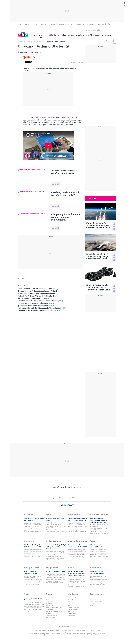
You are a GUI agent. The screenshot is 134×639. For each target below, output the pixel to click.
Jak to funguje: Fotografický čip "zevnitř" (34, 298)
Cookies (103, 633)
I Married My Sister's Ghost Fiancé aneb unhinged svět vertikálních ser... (55, 578)
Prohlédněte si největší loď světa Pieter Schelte (36, 293)
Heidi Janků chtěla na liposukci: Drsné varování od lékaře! (77, 527)
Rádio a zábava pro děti (96, 601)
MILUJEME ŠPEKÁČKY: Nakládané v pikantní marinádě (99, 525)
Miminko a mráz (103, 520)
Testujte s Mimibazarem (74, 597)
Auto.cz (35, 24)
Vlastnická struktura (50, 635)
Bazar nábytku (71, 615)
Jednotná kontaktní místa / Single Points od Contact (69, 635)
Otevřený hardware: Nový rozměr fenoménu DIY (65, 193)
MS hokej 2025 (50, 518)
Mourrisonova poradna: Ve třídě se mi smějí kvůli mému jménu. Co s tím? (99, 580)
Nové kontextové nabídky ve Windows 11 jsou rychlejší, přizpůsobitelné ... (56, 555)
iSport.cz (43, 24)
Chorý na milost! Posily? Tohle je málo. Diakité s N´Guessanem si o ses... (56, 527)
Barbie (69, 601)
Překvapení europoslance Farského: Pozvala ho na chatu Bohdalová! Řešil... (78, 530)
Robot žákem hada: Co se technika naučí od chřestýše (39, 301)
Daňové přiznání (73, 545)
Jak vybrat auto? (50, 617)
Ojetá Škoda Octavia (51, 615)
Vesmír (71, 35)
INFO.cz (30, 520)
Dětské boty (71, 611)
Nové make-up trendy (81, 520)
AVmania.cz (91, 24)
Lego (69, 603)
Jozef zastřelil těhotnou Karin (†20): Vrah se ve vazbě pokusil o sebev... (77, 523)
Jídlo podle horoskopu (102, 547)
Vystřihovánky (92, 35)
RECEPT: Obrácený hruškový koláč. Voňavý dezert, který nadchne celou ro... (99, 532)
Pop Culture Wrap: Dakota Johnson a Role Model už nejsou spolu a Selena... (56, 575)
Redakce (68, 626)
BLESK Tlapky (28, 571)
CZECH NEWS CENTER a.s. (54, 630)
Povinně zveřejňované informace (92, 635)
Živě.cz (70, 24)
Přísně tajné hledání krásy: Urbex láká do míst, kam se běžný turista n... (34, 583)
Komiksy (80, 35)
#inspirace (49, 571)
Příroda (52, 35)
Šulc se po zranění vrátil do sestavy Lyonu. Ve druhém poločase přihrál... (55, 530)
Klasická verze (60, 498)
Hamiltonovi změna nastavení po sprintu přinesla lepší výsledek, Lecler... (34, 550)
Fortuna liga (27, 600)
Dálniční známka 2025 (34, 547)
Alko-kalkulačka (29, 545)
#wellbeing (57, 571)
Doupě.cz (52, 24)
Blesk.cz (19, 24)
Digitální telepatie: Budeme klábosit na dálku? (36, 303)
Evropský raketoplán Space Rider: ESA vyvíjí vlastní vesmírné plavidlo (100, 583)
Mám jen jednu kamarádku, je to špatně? (98, 577)
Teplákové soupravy (73, 609)
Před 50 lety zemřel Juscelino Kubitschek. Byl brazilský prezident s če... (33, 527)
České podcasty (94, 599)
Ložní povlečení (72, 613)
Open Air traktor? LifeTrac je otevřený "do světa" (37, 289)
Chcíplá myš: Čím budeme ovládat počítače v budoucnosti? (65, 217)
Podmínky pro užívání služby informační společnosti (65, 633)
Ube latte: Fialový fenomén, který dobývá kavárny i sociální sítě (98, 550)
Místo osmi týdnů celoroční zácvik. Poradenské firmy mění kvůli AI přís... (77, 550)
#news (63, 571)
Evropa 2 (92, 605)
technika (21, 278)
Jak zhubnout (72, 518)
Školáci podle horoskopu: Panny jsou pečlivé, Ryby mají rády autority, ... (99, 529)
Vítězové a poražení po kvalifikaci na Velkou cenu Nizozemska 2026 (33, 555)
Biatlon (58, 518)
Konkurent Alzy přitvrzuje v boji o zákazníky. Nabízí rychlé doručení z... (77, 557)
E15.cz (27, 24)
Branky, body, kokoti (37, 598)
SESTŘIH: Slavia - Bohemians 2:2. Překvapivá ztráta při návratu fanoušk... (34, 603)
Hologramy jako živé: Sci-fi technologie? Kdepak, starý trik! (41, 308)
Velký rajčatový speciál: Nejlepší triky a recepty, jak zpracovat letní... (100, 557)
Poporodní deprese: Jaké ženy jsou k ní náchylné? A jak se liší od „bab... (77, 578)
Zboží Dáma (49, 603)
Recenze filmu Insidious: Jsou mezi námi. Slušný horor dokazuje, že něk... (56, 552)
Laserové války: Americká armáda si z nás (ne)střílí (38, 310)
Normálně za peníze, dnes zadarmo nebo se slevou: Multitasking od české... (55, 559)
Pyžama (70, 605)
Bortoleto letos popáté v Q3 (31, 553)
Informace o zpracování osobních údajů (90, 633)
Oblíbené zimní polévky (97, 545)
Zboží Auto (49, 613)
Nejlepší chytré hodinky (53, 545)
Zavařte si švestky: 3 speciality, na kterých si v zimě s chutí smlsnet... (98, 553)
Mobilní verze (75, 498)
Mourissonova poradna (97, 571)
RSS (73, 626)
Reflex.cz (61, 24)
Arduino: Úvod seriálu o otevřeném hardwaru (64, 171)
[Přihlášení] (113, 40)
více (109, 24)
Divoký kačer (38, 571)
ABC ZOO (41, 36)
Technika (62, 35)
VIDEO (34, 35)
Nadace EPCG (82, 547)
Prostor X (27, 598)
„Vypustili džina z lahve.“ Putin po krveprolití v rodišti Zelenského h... (33, 530)
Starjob (91, 597)
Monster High (71, 599)
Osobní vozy (49, 601)
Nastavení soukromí (39, 635)
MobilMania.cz (79, 24)
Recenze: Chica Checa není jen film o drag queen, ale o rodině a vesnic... (55, 582)
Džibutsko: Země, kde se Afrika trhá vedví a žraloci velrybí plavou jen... (33, 580)
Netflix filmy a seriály (30, 573)
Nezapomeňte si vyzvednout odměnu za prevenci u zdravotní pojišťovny (77, 585)
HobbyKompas (50, 609)
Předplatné (66, 487)
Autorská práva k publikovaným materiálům (40, 633)
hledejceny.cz (49, 597)
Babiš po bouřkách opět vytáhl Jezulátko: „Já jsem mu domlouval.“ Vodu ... (33, 523)
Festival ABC (100, 573)
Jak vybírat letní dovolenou (98, 522)
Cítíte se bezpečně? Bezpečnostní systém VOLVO (37, 291)
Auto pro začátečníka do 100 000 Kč (55, 611)
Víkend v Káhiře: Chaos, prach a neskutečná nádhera (32, 577)
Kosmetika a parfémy (73, 607)
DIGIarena (101, 24)
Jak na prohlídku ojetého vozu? (54, 607)
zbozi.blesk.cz (49, 605)
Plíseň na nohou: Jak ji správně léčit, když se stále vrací (77, 582)
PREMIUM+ (106, 35)
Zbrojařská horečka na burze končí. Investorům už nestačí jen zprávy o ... (77, 553)
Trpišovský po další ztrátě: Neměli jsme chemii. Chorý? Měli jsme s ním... (56, 523)
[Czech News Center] (71, 505)
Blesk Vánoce (28, 518)
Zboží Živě (49, 599)
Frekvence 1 (93, 603)
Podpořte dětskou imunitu (75, 571)
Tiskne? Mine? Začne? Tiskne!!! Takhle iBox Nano (38, 296)
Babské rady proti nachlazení (77, 573)
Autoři (56, 487)
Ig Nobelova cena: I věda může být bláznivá (35, 306)
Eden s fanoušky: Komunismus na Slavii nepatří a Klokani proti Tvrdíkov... (34, 610)
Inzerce (77, 487)
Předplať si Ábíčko (91, 30)
